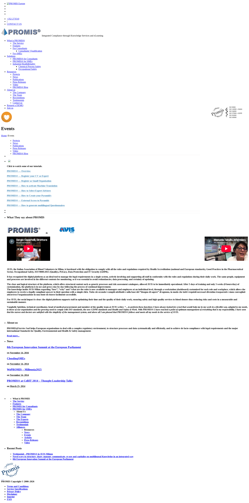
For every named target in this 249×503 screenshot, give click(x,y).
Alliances (20, 427)
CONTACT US (14, 24)
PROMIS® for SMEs (22, 61)
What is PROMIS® (16, 40)
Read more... (13, 336)
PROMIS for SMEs (22, 409)
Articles (28, 437)
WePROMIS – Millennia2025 (24, 369)
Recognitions (19, 97)
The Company (19, 92)
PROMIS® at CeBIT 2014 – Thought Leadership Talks (39, 380)
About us (11, 90)
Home (4, 135)
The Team (17, 95)
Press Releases (19, 82)
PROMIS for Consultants (25, 406)
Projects (16, 74)
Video (15, 84)
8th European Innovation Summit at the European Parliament (44, 347)
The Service (18, 43)
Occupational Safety (27, 69)
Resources (11, 71)
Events (27, 435)
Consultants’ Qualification (30, 51)
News (15, 77)
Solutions (11, 56)
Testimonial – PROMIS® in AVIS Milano (33, 454)
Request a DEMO (15, 105)
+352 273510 (13, 19)
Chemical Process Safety (29, 66)
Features (16, 46)
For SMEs (17, 53)
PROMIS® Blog (20, 87)
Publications (18, 79)
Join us (10, 108)
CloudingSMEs (16, 358)
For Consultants (20, 48)
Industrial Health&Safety (24, 64)
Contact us (17, 103)
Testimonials (18, 100)
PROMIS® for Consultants (25, 58)
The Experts (22, 419)
